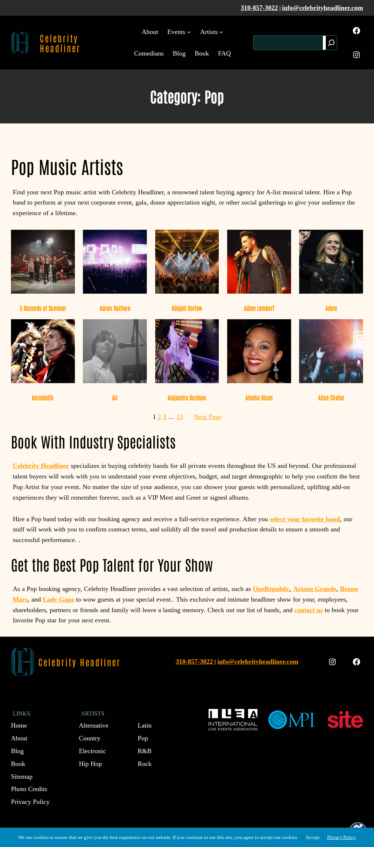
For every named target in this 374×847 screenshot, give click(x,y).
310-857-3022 (259, 7)
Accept (313, 837)
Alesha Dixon (259, 397)
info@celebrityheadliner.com (322, 7)
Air (115, 397)
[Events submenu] (189, 32)
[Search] (331, 43)
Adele (331, 308)
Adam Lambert (259, 308)
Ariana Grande (314, 588)
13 (179, 416)
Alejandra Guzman (187, 397)
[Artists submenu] (221, 32)
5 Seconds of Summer (43, 308)
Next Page (207, 416)
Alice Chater (331, 397)
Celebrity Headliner (60, 42)
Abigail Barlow (187, 308)
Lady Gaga (58, 599)
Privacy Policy (341, 837)
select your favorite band (305, 519)
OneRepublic (271, 588)
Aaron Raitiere (115, 308)
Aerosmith (43, 397)
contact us (308, 610)
